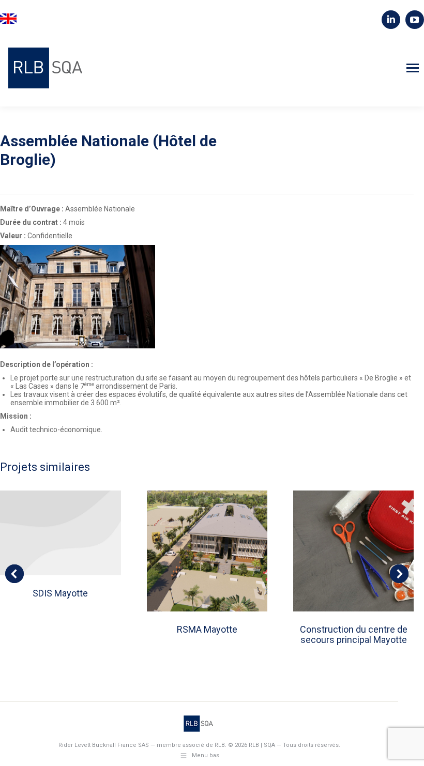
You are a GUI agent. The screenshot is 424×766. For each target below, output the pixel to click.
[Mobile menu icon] (412, 68)
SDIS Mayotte (60, 593)
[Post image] (60, 533)
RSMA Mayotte (207, 629)
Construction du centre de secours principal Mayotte (353, 634)
